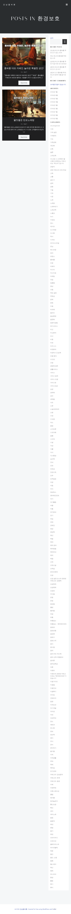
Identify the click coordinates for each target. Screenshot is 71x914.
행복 (51, 861)
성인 (51, 396)
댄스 (51, 223)
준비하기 (53, 748)
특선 (51, 808)
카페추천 (53, 788)
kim (22, 72)
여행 (51, 505)
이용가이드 (54, 681)
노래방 (52, 203)
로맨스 (52, 256)
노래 (51, 200)
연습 (51, 519)
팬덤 (51, 828)
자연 (51, 715)
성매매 (52, 392)
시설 (51, 442)
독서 (51, 236)
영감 (51, 529)
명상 (51, 286)
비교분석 (53, 333)
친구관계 (53, 771)
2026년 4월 (54, 102)
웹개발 (52, 611)
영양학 (52, 532)
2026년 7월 (54, 92)
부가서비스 (54, 326)
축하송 (52, 768)
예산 (51, 535)
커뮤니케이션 (54, 791)
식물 (51, 449)
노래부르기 (54, 206)
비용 (51, 339)
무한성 (52, 296)
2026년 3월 (54, 105)
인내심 (52, 695)
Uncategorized (55, 126)
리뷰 (51, 263)
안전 (51, 466)
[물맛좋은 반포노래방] (24, 103)
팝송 (51, 818)
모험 (51, 289)
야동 (51, 485)
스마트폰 (53, 429)
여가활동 (53, 502)
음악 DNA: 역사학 (55, 654)
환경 (51, 877)
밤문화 (52, 319)
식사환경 (53, 456)
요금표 (52, 591)
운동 (51, 597)
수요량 (52, 419)
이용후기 (53, 691)
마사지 (52, 270)
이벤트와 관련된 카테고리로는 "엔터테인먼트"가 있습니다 (58, 676)
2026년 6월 (54, 95)
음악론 (52, 660)
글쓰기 (52, 180)
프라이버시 (54, 838)
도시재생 (53, 230)
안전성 (52, 469)
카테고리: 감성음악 (56, 774)
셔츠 (51, 402)
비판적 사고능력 (55, 353)
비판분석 (53, 349)
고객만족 (53, 155)
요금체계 (53, 584)
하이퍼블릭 (54, 847)
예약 (51, 542)
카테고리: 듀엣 (55, 778)
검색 (51, 38)
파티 (51, 811)
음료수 (52, 637)
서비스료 (53, 382)
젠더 (51, 738)
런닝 (51, 246)
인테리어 (53, 698)
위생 (51, 614)
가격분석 (53, 136)
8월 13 (25, 124)
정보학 (52, 735)
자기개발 (53, 708)
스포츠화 (53, 432)
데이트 (52, 226)
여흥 (51, 509)
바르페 (52, 309)
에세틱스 (53, 492)
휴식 (51, 887)
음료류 (52, 634)
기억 (51, 193)
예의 (51, 555)
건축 (51, 149)
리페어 (52, 266)
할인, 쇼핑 (53, 857)
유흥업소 (53, 621)
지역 (51, 754)
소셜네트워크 (54, 409)
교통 (51, 177)
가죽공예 (53, 142)
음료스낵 (53, 640)
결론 (51, 152)
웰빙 (51, 607)
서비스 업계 (54, 376)
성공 (51, 389)
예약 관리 (53, 545)
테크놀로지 (54, 801)
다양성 (52, 220)
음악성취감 (54, 664)
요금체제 (53, 587)
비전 (51, 343)
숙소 (51, 422)
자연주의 (53, 718)
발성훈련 (53, 316)
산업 (51, 363)
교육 (51, 173)
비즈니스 (53, 346)
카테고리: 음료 (55, 781)
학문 (51, 851)
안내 (51, 462)
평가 (51, 831)
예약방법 (53, 549)
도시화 (52, 233)
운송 (51, 601)
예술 (51, 539)
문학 (51, 299)
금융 (51, 186)
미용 (51, 306)
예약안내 (53, 552)
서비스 (52, 372)
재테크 (52, 725)
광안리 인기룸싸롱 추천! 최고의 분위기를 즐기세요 (58, 75)
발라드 (52, 313)
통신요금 (53, 804)
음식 (51, 644)
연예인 (52, 525)
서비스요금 (54, 386)
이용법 (52, 685)
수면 (51, 416)
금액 (51, 183)
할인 (51, 854)
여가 (51, 499)
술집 (51, 426)
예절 (51, 559)
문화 (51, 303)
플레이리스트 (54, 844)
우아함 (52, 594)
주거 (51, 741)
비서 (51, 336)
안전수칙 (53, 472)
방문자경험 (54, 323)
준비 (51, 745)
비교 (51, 329)
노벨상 (52, 213)
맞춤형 (52, 283)
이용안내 (53, 688)
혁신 (51, 867)
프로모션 (53, 841)
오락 (51, 562)
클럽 (51, 794)
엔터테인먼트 (54, 495)
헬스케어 (53, 864)
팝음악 (52, 821)
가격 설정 (53, 132)
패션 (51, 824)
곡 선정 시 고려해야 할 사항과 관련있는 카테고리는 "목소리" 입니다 (58, 161)
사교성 (52, 359)
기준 (51, 196)
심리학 (52, 459)
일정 (51, 701)
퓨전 (51, 834)
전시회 (52, 728)
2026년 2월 (54, 108)
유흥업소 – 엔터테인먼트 (58, 624)
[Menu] (66, 4)
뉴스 (51, 216)
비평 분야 (53, 356)
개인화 (52, 146)
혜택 (51, 871)
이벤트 (52, 670)
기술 (51, 190)
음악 (51, 650)
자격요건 (53, 705)
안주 (51, 475)
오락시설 (53, 565)
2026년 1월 (54, 112)
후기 (51, 884)
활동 (51, 881)
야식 (51, 489)
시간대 (52, 439)
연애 (51, 522)
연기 (51, 515)
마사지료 (53, 273)
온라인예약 (54, 572)
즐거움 (52, 751)
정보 (51, 731)
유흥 (51, 617)
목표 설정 (53, 293)
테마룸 (52, 798)
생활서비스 (54, 369)
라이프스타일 (54, 243)
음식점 (52, 647)
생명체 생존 (54, 366)
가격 (51, 129)
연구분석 (53, 512)
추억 (51, 761)
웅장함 (52, 604)
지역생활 (53, 758)
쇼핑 (51, 412)
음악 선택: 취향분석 (56, 657)
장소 (51, 721)
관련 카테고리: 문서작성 (58, 170)
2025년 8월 (54, 118)
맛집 (51, 279)
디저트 (52, 240)
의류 (51, 667)
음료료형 (53, 630)
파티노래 (53, 814)
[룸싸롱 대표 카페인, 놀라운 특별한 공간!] (24, 51)
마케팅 (52, 276)
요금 (51, 575)
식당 (51, 446)
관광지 (52, 167)
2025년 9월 (54, 115)
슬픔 (51, 436)
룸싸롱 (52, 260)
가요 (51, 139)
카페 (51, 784)
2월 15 (25, 72)
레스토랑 (53, 250)
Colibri (54, 909)
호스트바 (53, 874)
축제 (51, 764)
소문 (51, 406)
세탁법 (52, 399)
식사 (51, 452)
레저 (51, 253)
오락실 (52, 568)
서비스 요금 (54, 379)
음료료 (52, 627)
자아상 (52, 711)
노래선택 (53, 210)
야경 (51, 482)
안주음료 (53, 479)
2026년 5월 (54, 98)
